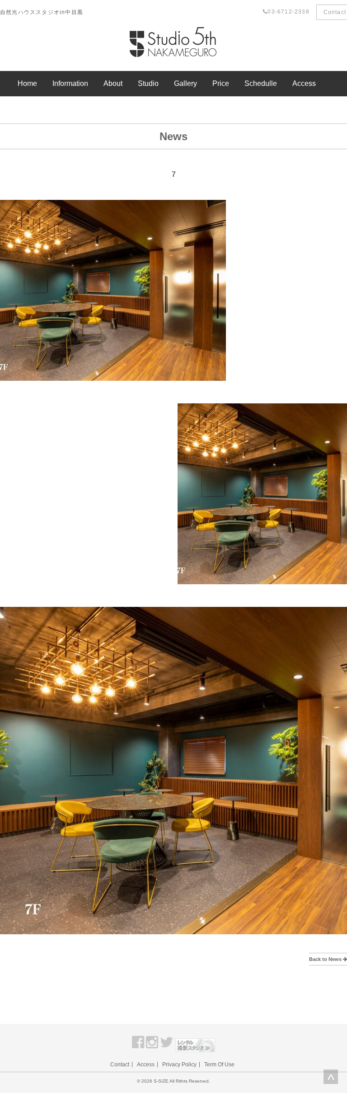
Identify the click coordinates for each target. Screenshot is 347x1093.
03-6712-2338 (288, 12)
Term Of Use (219, 1064)
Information (70, 83)
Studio (148, 83)
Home (27, 83)
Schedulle (260, 83)
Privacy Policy (179, 1064)
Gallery (185, 83)
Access (304, 83)
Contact (119, 1064)
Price (220, 83)
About (112, 83)
